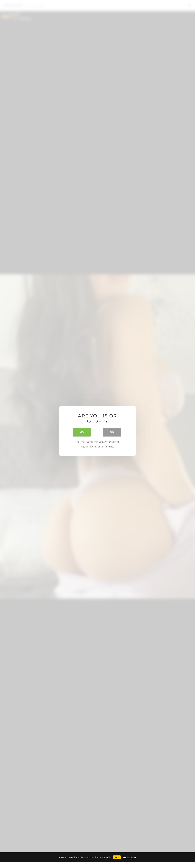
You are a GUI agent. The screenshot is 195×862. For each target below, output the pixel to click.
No (112, 432)
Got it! (117, 857)
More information (129, 857)
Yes (82, 432)
